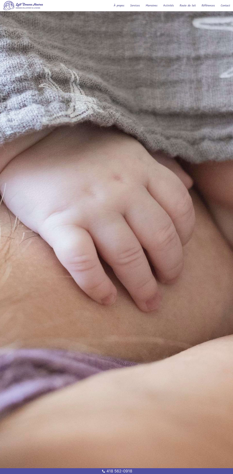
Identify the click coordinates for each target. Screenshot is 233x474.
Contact (225, 5)
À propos (119, 5)
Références (208, 5)
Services (135, 5)
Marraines (151, 5)
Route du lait (188, 5)
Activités (168, 5)
